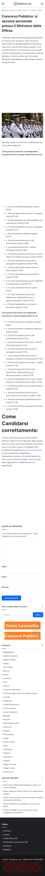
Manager (6, 716)
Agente (6, 663)
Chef (5, 682)
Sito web (5, 587)
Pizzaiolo (6, 731)
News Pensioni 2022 (11, 723)
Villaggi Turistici (9, 768)
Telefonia (6, 753)
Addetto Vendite (9, 660)
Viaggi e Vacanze (9, 764)
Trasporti (6, 761)
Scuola (6, 738)
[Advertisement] (22, 89)
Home (5, 10)
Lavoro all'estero (9, 708)
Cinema (6, 686)
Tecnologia (7, 749)
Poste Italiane (8, 734)
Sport (5, 746)
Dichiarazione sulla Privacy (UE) (15, 842)
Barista (6, 675)
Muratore (6, 719)
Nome (5, 567)
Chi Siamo (7, 831)
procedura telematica (33, 450)
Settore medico (9, 742)
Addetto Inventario (10, 656)
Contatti (6, 835)
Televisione (7, 757)
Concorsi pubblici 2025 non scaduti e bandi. (25, 10)
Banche (6, 671)
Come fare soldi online (11, 690)
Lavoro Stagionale (10, 712)
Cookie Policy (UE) (10, 838)
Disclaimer (7, 846)
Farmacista (7, 701)
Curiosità (6, 697)
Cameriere (7, 678)
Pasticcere (7, 727)
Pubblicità (7, 850)
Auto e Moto (8, 667)
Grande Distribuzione (11, 705)
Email (4, 577)
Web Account (8, 772)
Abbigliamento (8, 652)
